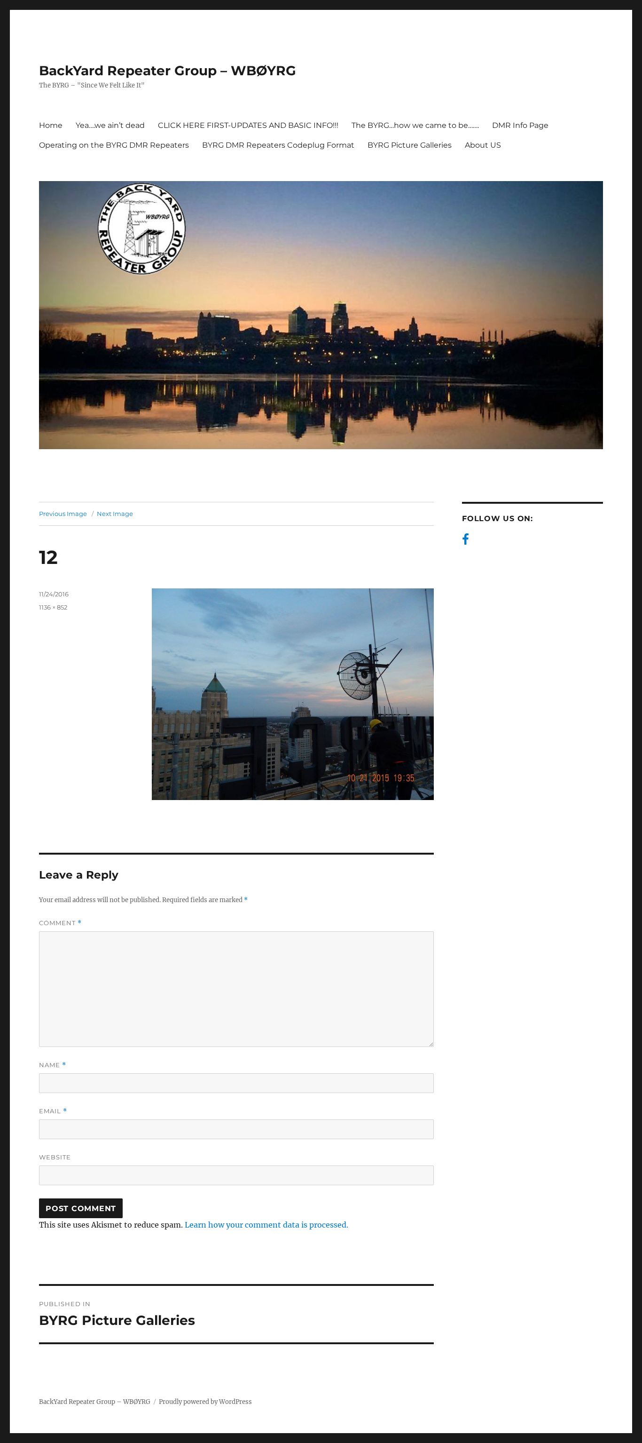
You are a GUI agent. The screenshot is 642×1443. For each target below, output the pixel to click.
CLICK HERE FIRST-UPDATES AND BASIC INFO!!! (248, 125)
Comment (60, 923)
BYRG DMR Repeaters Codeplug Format (278, 145)
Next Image (115, 513)
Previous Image (63, 513)
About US (483, 145)
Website (55, 1157)
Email (53, 1111)
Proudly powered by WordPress (205, 1402)
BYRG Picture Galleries (410, 145)
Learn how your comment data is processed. (266, 1224)
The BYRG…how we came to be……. (415, 125)
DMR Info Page (520, 125)
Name (52, 1065)
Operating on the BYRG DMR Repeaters (114, 145)
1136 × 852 (53, 607)
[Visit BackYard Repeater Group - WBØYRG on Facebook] (465, 542)
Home (51, 125)
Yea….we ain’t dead (110, 125)
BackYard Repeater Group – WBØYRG (167, 71)
